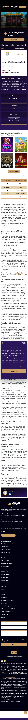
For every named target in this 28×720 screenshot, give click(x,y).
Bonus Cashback (5, 560)
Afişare (22, 366)
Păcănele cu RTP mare (14, 117)
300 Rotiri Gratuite (5, 574)
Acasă (2, 49)
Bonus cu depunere (5, 549)
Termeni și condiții (5, 606)
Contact (3, 594)
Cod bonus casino (5, 546)
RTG (14, 108)
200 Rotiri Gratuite (5, 571)
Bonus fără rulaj (4, 557)
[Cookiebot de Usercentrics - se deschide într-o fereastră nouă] (20, 343)
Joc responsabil (4, 597)
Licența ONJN (4, 603)
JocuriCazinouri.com (5, 663)
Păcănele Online (14, 119)
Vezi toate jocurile (14, 171)
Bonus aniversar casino (6, 555)
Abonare (8, 535)
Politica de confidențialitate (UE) (8, 608)
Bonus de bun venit (5, 552)
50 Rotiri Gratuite (5, 566)
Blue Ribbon (18, 274)
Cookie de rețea (4, 614)
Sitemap (3, 617)
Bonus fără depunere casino (7, 543)
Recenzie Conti (20, 54)
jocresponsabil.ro (19, 697)
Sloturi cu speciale (14, 120)
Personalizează (13, 376)
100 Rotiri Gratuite (5, 569)
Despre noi (3, 589)
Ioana (7, 78)
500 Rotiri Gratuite (5, 580)
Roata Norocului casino (6, 563)
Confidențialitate (19, 656)
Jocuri (8, 49)
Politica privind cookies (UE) (7, 611)
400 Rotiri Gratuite (5, 577)
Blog (2, 591)
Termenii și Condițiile (20, 640)
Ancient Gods (8, 274)
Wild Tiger (17, 273)
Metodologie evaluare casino (7, 600)
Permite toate (14, 371)
